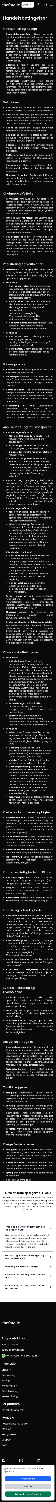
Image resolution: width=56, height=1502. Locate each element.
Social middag (10, 1391)
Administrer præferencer (28, 1494)
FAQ (4, 1445)
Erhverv (6, 1369)
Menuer (6, 1429)
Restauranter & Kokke (15, 1423)
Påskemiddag (10, 1396)
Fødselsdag (8, 1375)
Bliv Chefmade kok (13, 1410)
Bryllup (6, 1380)
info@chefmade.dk (13, 1350)
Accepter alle (28, 1478)
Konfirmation (9, 1385)
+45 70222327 (10, 1344)
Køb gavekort (10, 1434)
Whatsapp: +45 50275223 (21, 1355)
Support (6, 1439)
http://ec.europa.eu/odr (19, 1134)
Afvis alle (28, 1486)
